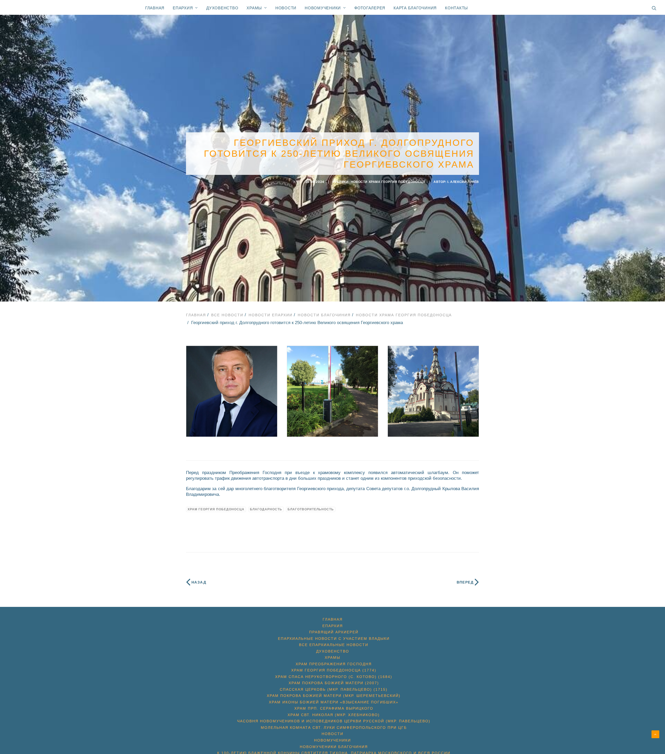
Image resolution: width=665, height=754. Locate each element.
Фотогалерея (369, 8)
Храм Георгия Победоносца (216, 509)
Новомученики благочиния (334, 747)
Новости (285, 8)
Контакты (456, 8)
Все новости (227, 315)
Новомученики (323, 8)
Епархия (183, 8)
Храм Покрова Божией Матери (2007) (334, 683)
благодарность (266, 509)
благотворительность (311, 509)
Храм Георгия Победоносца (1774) (333, 670)
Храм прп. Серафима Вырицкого (333, 708)
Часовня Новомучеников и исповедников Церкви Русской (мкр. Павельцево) (333, 721)
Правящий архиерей (333, 632)
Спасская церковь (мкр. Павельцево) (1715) (334, 689)
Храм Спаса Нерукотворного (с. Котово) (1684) (333, 677)
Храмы (254, 8)
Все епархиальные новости (333, 645)
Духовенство (222, 8)
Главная (154, 8)
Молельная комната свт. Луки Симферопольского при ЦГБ (334, 727)
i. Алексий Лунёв (463, 182)
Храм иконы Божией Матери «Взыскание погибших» (333, 702)
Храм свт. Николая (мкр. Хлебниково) (334, 715)
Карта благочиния (415, 8)
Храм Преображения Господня (334, 664)
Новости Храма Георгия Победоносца (388, 182)
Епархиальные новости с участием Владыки (334, 638)
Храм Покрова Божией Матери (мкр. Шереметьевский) (334, 696)
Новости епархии (270, 315)
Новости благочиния (324, 315)
